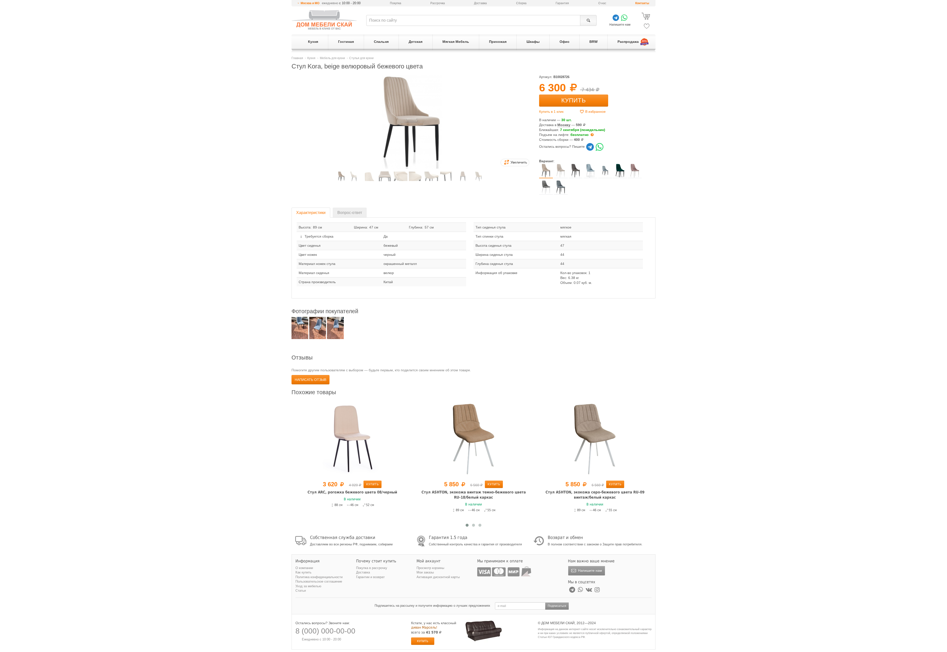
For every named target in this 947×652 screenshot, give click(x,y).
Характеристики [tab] (311, 213)
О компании (304, 568)
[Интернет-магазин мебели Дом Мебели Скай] (324, 20)
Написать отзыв (310, 380)
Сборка (521, 3)
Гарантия (562, 3)
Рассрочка (437, 3)
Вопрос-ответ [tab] (349, 213)
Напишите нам (589, 570)
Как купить (303, 572)
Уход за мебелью (308, 586)
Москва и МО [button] (310, 3)
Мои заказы (425, 572)
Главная (297, 58)
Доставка (480, 3)
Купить (573, 100)
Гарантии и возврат (370, 577)
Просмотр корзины (430, 568)
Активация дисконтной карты (438, 577)
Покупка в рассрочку (371, 568)
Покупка (395, 3)
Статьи (300, 590)
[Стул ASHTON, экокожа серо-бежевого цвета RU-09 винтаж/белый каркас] (595, 439)
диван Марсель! (424, 627)
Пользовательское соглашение (318, 581)
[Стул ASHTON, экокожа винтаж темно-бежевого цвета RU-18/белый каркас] (473, 439)
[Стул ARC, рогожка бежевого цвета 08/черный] (352, 439)
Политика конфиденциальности (319, 577)
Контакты (642, 3)
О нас (602, 3)
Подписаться (557, 606)
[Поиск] (588, 20)
